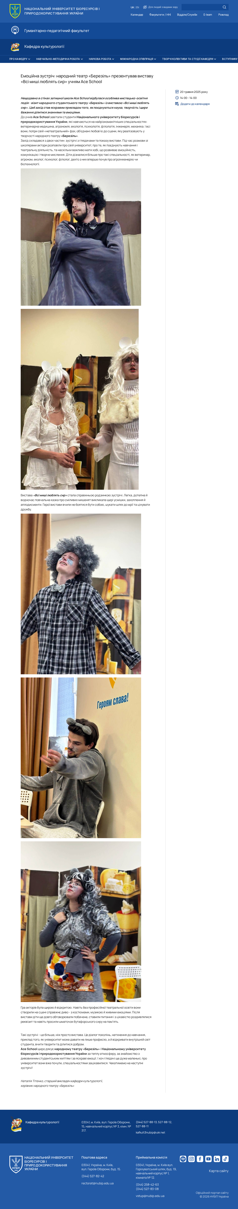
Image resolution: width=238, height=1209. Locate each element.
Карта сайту (219, 1170)
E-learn (208, 14)
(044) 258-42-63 (147, 1184)
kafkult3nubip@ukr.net (150, 1132)
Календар (137, 14)
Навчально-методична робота (58, 58)
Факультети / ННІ (160, 14)
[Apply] (224, 7)
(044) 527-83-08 (147, 1189)
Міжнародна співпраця (136, 58)
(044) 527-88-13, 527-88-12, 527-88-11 (154, 1124)
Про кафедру (18, 58)
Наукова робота (100, 58)
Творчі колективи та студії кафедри (187, 58)
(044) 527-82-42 (92, 1176)
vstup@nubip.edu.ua (150, 1196)
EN (137, 7)
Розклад (223, 14)
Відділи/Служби (187, 14)
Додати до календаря (195, 104)
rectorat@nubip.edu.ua (97, 1183)
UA (132, 7)
